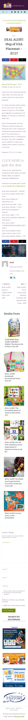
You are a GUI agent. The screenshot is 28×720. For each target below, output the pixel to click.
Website (5, 586)
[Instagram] (15, 12)
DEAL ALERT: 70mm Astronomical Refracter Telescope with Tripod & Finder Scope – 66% (21, 293)
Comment (6, 542)
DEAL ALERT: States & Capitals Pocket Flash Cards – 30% (7, 291)
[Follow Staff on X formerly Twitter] (14, 277)
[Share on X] (22, 59)
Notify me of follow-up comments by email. (13, 601)
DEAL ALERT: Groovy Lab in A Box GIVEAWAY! (13, 515)
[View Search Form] (7, 12)
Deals (14, 36)
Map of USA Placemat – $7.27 (12, 84)
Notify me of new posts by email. (14, 605)
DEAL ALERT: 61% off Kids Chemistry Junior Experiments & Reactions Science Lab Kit (14, 447)
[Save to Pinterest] (14, 59)
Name (5, 569)
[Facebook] (11, 12)
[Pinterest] (18, 12)
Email (5, 578)
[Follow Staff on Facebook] (11, 277)
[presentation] (14, 327)
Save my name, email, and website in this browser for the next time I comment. (14, 592)
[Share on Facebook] (6, 59)
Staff (12, 262)
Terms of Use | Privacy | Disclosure (14, 709)
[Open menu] (3, 12)
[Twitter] (21, 12)
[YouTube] (24, 12)
